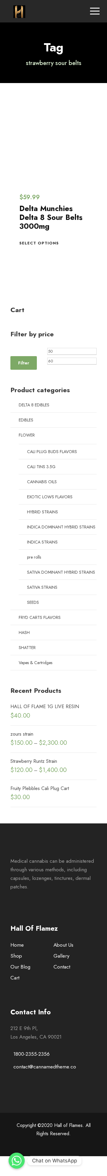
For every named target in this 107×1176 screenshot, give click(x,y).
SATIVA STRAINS (42, 587)
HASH (24, 632)
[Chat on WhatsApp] (17, 1161)
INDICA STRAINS (42, 542)
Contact (62, 966)
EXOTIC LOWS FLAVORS (50, 497)
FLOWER (27, 435)
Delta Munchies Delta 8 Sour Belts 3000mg (50, 217)
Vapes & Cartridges (35, 663)
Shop (16, 955)
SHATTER (27, 648)
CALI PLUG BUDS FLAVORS (52, 452)
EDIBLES (26, 420)
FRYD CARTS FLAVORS (40, 617)
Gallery (61, 955)
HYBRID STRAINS (42, 512)
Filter (23, 363)
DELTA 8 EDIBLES (34, 405)
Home (17, 944)
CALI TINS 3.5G (41, 467)
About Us (63, 944)
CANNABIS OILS (42, 482)
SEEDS (33, 602)
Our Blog (20, 966)
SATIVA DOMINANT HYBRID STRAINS (61, 572)
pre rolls (34, 557)
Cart (14, 977)
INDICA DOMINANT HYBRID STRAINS (61, 527)
